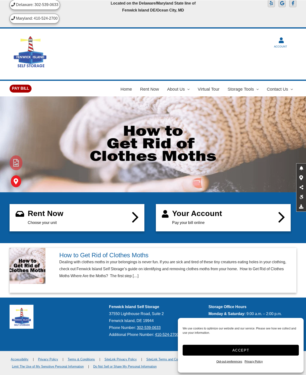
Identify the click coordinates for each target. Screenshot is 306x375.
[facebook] (292, 3)
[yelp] (271, 3)
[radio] (16, 162)
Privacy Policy (254, 361)
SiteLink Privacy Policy (120, 359)
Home (126, 89)
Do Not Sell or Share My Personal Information (125, 366)
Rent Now (149, 89)
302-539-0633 (149, 328)
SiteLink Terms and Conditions (167, 359)
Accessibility (19, 359)
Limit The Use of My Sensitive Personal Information (48, 366)
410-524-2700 (167, 335)
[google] (282, 3)
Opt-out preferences (229, 361)
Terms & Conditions (81, 359)
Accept (240, 350)
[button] (301, 168)
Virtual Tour (208, 89)
